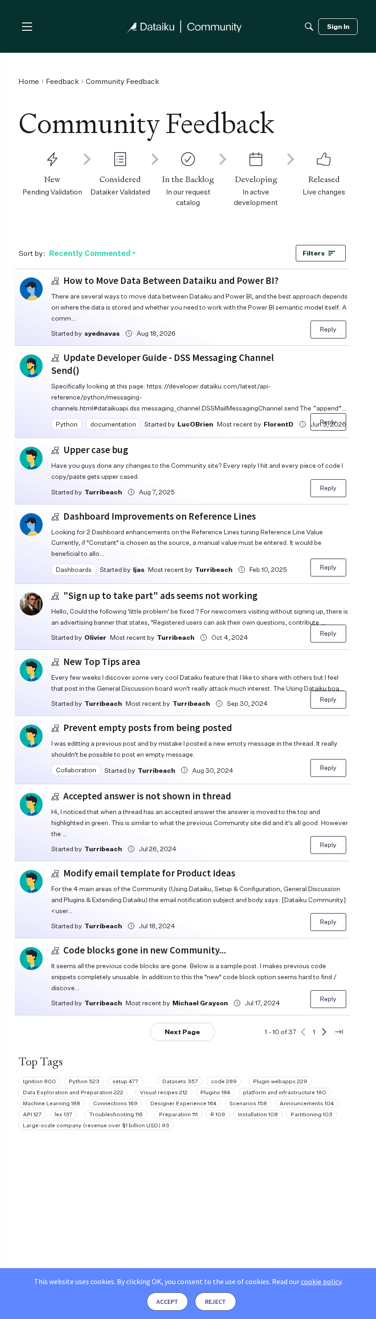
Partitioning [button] (311, 1114)
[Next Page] (324, 1032)
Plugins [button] (215, 1092)
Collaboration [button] (76, 770)
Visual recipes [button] (164, 1092)
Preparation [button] (178, 1114)
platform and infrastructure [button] (284, 1092)
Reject (215, 1301)
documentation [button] (113, 424)
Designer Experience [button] (183, 1103)
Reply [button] (328, 329)
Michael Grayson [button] (200, 1003)
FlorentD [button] (278, 424)
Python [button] (66, 424)
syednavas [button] (102, 333)
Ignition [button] (39, 1081)
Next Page (182, 1032)
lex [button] (63, 1114)
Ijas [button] (138, 569)
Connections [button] (115, 1103)
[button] (31, 289)
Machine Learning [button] (51, 1103)
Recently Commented (90, 254)
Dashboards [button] (74, 569)
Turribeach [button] (103, 492)
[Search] (309, 26)
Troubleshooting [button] (116, 1114)
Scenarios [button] (248, 1103)
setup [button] (125, 1081)
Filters (314, 253)
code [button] (224, 1081)
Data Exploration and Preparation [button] (73, 1092)
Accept (167, 1301)
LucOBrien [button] (195, 424)
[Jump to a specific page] (339, 1032)
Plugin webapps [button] (280, 1081)
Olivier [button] (95, 637)
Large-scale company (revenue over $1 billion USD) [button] (96, 1125)
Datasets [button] (180, 1081)
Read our (306, 1281)
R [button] (217, 1114)
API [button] (32, 1114)
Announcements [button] (307, 1103)
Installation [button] (258, 1114)
